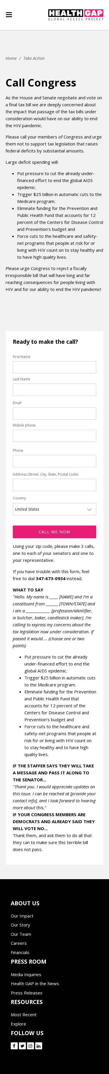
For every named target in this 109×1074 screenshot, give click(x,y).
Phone (18, 450)
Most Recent (24, 1014)
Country (19, 498)
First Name (22, 356)
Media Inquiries (26, 974)
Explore (18, 1024)
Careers (19, 943)
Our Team (21, 934)
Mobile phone (24, 425)
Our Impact (22, 916)
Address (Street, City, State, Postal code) (45, 474)
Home (11, 58)
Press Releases (26, 993)
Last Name (21, 379)
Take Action (34, 58)
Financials (20, 952)
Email (17, 402)
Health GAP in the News (35, 983)
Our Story (20, 925)
